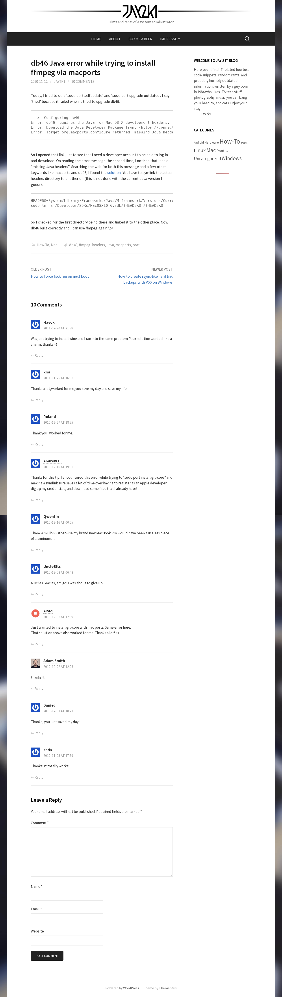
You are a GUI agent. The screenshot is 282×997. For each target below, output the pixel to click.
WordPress (131, 988)
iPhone (244, 142)
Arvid (48, 610)
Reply (39, 355)
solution (114, 172)
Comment (40, 822)
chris (47, 749)
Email (36, 909)
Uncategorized (207, 158)
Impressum (170, 39)
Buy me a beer (140, 39)
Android (199, 142)
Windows (232, 158)
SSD (227, 151)
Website (37, 931)
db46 (73, 244)
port (136, 244)
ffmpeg (84, 244)
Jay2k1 (59, 81)
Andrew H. (52, 460)
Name (37, 886)
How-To (43, 244)
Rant (220, 150)
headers (98, 244)
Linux (200, 150)
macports (123, 244)
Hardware (211, 142)
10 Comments (83, 81)
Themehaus (168, 988)
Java (110, 244)
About (115, 39)
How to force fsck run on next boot (60, 276)
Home (96, 39)
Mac (54, 244)
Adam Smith (54, 660)
